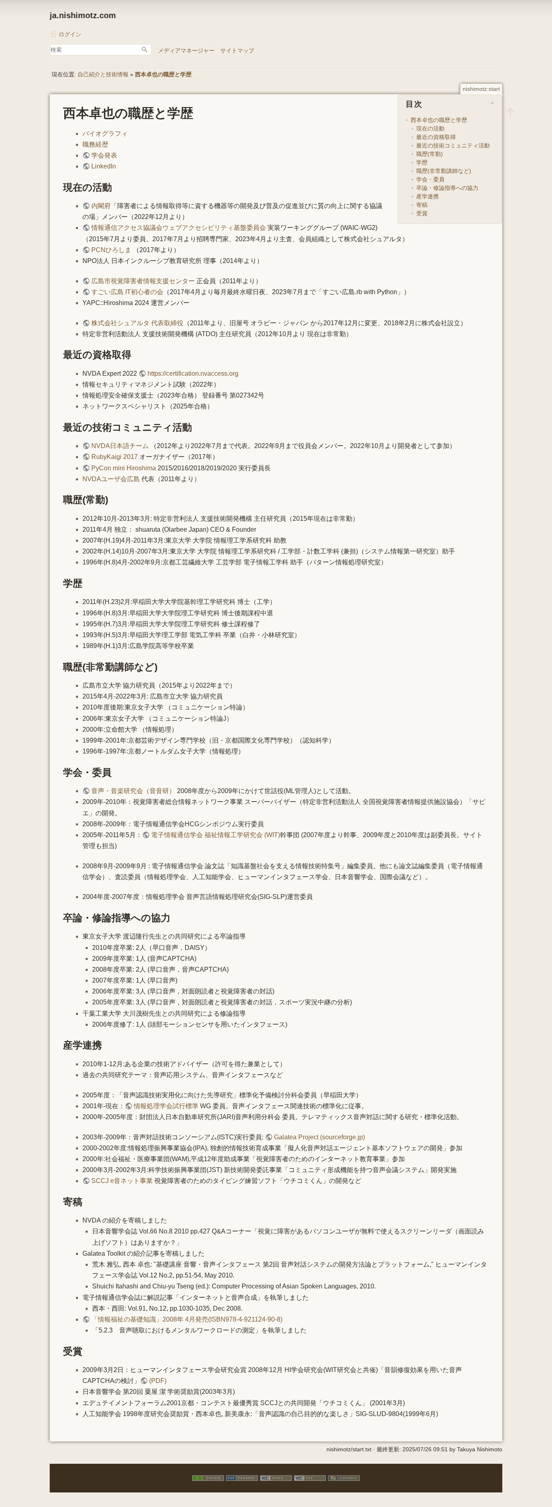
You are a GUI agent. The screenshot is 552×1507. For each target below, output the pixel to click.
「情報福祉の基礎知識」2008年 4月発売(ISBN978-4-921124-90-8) (186, 1319)
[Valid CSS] (310, 1478)
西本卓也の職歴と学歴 (163, 74)
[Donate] (208, 1478)
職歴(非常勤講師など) (443, 171)
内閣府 (101, 205)
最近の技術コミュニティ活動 (453, 145)
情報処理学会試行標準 (166, 1106)
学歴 (422, 162)
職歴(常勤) (429, 154)
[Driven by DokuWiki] (344, 1478)
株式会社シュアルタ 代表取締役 (137, 323)
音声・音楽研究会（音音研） (133, 790)
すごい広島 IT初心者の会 (127, 291)
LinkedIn (103, 166)
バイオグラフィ (105, 133)
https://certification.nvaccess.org (192, 373)
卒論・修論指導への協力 (447, 188)
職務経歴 (95, 144)
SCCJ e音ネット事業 (122, 1180)
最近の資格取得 (436, 137)
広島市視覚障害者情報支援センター (143, 281)
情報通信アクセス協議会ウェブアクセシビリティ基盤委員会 (178, 227)
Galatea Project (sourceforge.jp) (319, 1137)
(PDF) (157, 1380)
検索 (145, 49)
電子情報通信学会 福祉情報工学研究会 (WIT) (215, 834)
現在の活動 (430, 128)
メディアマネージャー (186, 50)
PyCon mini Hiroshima (123, 468)
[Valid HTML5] (276, 1478)
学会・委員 (430, 179)
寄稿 (422, 205)
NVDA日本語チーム (120, 445)
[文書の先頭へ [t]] (510, 111)
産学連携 (427, 196)
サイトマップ (237, 50)
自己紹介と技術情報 (103, 74)
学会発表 (104, 155)
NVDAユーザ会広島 (111, 479)
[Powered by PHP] (242, 1478)
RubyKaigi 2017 (114, 456)
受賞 (422, 213)
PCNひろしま (111, 249)
